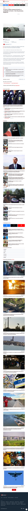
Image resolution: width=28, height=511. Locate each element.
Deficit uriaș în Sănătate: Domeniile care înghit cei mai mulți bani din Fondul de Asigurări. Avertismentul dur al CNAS (16, 185)
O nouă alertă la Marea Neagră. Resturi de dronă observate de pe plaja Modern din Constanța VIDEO (15, 73)
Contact (2, 497)
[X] (16, 5)
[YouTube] (11, 5)
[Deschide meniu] (24, 1)
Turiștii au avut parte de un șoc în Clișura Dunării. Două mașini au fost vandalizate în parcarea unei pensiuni (13, 372)
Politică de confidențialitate (11, 497)
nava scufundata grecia (7, 83)
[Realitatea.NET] (6, 1)
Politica (5, 112)
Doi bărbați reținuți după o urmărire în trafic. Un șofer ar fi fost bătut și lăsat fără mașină (16, 215)
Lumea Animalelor (7, 118)
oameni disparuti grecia (14, 83)
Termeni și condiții (5, 497)
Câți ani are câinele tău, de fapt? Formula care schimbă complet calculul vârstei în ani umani (16, 244)
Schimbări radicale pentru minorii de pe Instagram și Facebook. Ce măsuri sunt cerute (15, 233)
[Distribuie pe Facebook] (21, 39)
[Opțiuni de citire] (26, 509)
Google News (17, 85)
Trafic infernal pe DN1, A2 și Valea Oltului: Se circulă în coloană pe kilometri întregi (14, 70)
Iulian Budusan (23, 313)
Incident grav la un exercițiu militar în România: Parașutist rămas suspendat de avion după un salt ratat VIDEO (13, 487)
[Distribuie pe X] (24, 39)
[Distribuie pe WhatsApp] (22, 39)
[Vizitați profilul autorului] (4, 39)
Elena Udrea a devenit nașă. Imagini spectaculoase (15, 147)
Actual (12, 259)
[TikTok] (22, 5)
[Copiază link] (19, 39)
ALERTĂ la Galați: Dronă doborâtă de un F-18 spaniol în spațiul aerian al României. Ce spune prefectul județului (14, 75)
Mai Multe (14, 489)
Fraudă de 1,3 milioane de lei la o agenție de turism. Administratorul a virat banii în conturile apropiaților (14, 391)
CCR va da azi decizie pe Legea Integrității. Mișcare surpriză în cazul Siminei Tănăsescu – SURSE (15, 240)
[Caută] (22, 1)
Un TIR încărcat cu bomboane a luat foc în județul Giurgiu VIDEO (15, 71)
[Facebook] (5, 5)
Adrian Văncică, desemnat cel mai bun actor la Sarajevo (16, 143)
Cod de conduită (16, 497)
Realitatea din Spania (3, 505)
